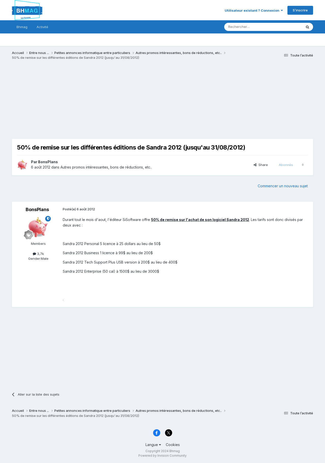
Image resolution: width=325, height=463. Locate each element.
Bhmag (22, 27)
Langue (152, 444)
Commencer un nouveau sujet (283, 186)
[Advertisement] (104, 103)
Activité (42, 27)
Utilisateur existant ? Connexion (253, 10)
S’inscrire (300, 10)
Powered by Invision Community (162, 455)
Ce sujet (289, 27)
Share (262, 165)
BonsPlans (48, 162)
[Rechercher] (307, 27)
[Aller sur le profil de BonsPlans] (22, 164)
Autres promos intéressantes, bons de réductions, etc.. (106, 167)
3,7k (40, 254)
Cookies (173, 444)
